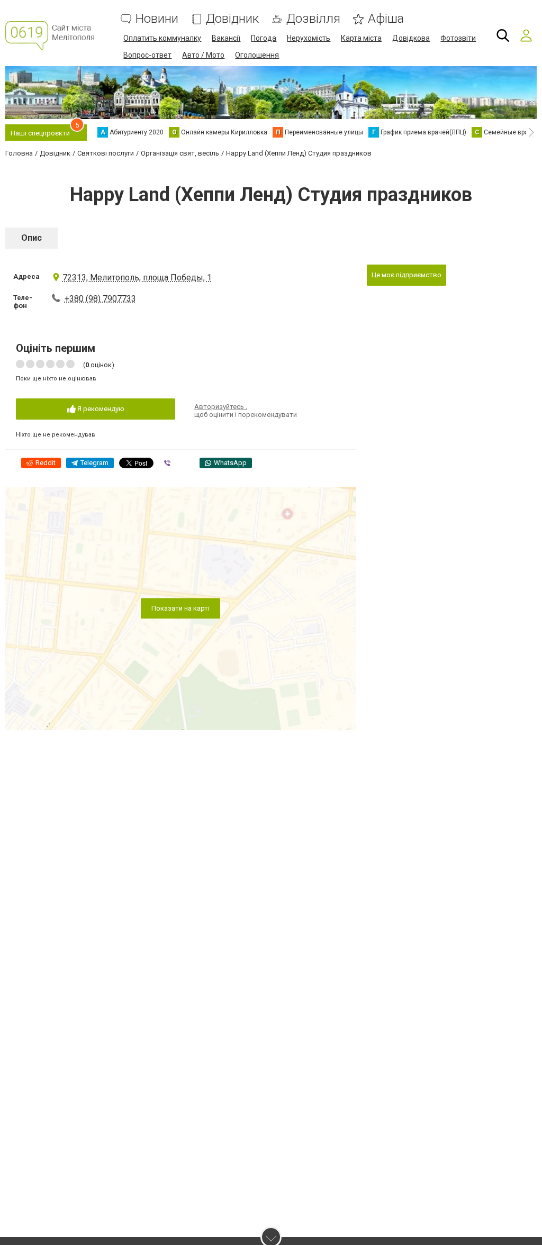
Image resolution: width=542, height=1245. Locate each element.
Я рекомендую (100, 409)
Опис (31, 238)
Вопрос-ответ (147, 55)
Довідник (232, 19)
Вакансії (226, 38)
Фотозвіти (458, 38)
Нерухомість (308, 38)
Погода (263, 38)
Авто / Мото (203, 55)
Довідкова (411, 38)
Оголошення (257, 55)
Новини (157, 19)
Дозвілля (313, 19)
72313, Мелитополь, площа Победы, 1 (137, 277)
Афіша (386, 19)
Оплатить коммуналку (162, 38)
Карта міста (361, 38)
